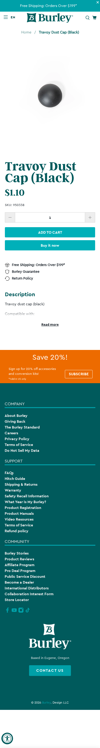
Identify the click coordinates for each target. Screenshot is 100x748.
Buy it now (50, 245)
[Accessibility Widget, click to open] (7, 738)
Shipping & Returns (21, 484)
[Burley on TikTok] (27, 612)
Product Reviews (19, 559)
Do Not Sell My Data (22, 450)
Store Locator (17, 599)
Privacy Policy (17, 438)
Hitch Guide (15, 478)
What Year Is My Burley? (25, 501)
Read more (50, 324)
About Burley (16, 415)
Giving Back (15, 421)
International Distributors (27, 588)
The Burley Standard (22, 427)
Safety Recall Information (27, 496)
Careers (11, 433)
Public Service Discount (25, 576)
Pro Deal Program (20, 570)
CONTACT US (50, 670)
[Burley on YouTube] (14, 612)
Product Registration (23, 507)
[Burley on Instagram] (21, 612)
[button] (14, 17)
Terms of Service (19, 444)
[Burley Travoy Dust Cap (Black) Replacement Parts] (50, 95)
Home (26, 32)
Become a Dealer (19, 582)
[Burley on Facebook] (7, 612)
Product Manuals (19, 513)
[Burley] (50, 18)
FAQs (9, 472)
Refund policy (16, 531)
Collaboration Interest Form (29, 594)
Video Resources (19, 519)
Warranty (13, 490)
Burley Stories (17, 553)
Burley (46, 702)
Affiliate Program (19, 564)
